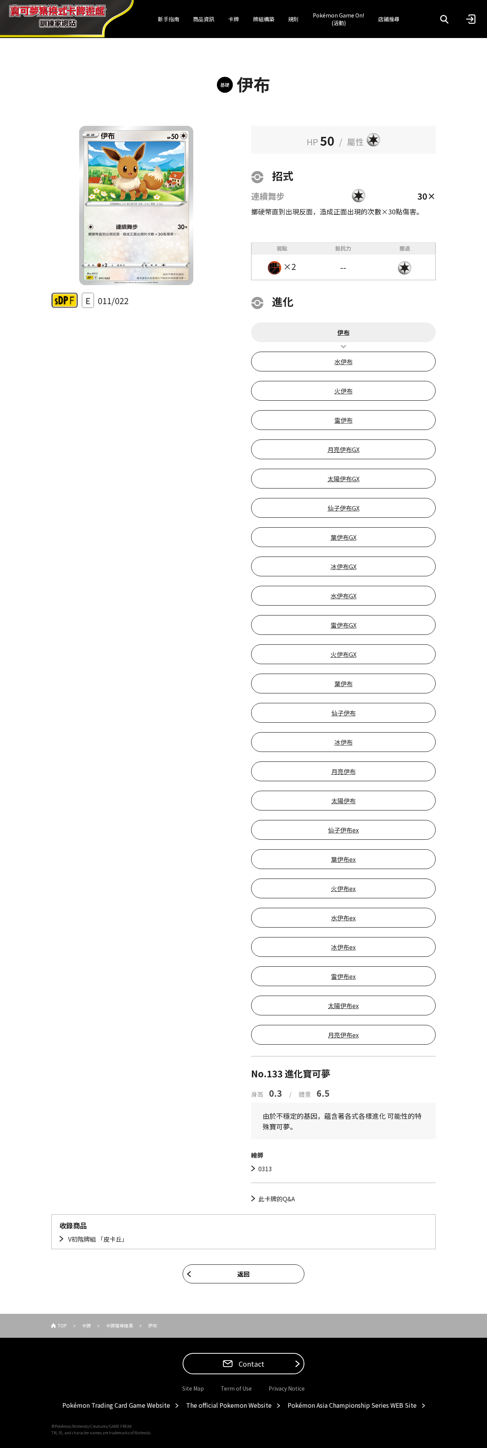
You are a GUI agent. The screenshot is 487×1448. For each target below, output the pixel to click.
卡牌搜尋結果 (119, 1325)
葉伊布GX (343, 537)
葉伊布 (343, 683)
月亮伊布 (343, 771)
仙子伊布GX (344, 507)
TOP (62, 1325)
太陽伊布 (343, 800)
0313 (265, 1168)
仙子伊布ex (343, 829)
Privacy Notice (287, 1388)
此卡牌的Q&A (276, 1198)
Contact (250, 1364)
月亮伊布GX (344, 449)
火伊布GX (343, 654)
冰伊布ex (343, 947)
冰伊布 (343, 742)
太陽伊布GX (344, 478)
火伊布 (343, 390)
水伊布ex (343, 917)
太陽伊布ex (343, 1005)
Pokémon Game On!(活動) (338, 19)
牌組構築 (263, 19)
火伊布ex (343, 888)
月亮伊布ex (343, 1034)
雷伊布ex (343, 976)
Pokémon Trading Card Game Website (116, 1405)
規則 (293, 19)
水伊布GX (343, 595)
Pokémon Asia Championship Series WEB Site (352, 1405)
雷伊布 (343, 420)
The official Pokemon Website (229, 1405)
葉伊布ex (343, 859)
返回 (243, 1273)
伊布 (343, 332)
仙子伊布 (343, 712)
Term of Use (236, 1388)
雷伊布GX (343, 625)
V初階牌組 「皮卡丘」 (97, 1238)
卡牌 (233, 19)
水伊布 (343, 361)
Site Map (193, 1388)
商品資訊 (203, 19)
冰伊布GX (343, 566)
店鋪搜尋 (388, 19)
